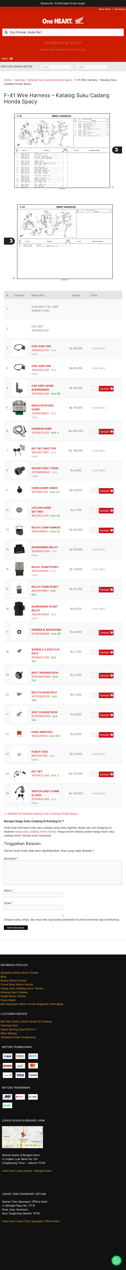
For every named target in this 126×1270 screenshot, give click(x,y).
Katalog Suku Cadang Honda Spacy (50, 79)
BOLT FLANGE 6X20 (44, 712)
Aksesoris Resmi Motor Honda (19, 972)
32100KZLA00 (40, 432)
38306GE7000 (41, 551)
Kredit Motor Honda (13, 996)
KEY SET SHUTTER (44, 448)
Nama (8, 890)
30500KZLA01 (40, 350)
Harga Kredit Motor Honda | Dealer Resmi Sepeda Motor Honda (63, 21)
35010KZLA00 (40, 775)
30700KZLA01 (40, 393)
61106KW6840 (40, 633)
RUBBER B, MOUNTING (46, 629)
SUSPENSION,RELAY (45, 547)
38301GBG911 (40, 531)
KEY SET (37, 771)
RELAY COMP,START (45, 586)
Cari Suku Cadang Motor (16, 66)
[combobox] (63, 32)
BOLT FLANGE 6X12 (44, 692)
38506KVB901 (40, 614)
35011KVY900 (40, 452)
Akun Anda (105, 9)
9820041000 (39, 735)
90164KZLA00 (40, 657)
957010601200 (41, 696)
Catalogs (19, 79)
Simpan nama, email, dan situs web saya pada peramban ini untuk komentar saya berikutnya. (61, 919)
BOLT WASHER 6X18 (45, 672)
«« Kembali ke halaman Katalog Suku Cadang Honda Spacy (41, 813)
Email (8, 903)
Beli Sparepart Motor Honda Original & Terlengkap (32, 1004)
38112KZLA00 (40, 515)
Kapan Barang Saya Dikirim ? (18, 1029)
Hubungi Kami (9, 1025)
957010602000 (41, 716)
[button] (5, 58)
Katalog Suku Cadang (14, 992)
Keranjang (120, 9)
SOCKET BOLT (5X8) (45, 468)
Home (7, 79)
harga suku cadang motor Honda (35, 831)
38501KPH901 (40, 571)
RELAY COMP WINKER (46, 527)
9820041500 (39, 755)
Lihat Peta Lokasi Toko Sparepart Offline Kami (31, 1221)
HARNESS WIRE (42, 428)
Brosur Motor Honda (13, 980)
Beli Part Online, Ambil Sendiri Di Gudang (26, 1021)
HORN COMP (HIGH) (45, 488)
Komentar (11, 858)
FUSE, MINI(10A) (42, 732)
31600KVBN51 (40, 413)
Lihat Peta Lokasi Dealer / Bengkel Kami (27, 1170)
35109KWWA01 (41, 472)
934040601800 (41, 676)
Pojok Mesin (8, 1000)
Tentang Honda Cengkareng (18, 1037)
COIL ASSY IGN (41, 346)
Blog (3, 976)
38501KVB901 (40, 590)
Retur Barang (9, 1033)
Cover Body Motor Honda (17, 984)
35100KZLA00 (40, 799)
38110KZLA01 (40, 491)
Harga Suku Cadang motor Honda (22, 988)
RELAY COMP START (45, 567)
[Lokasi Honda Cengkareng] (22, 1147)
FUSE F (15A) (40, 751)
